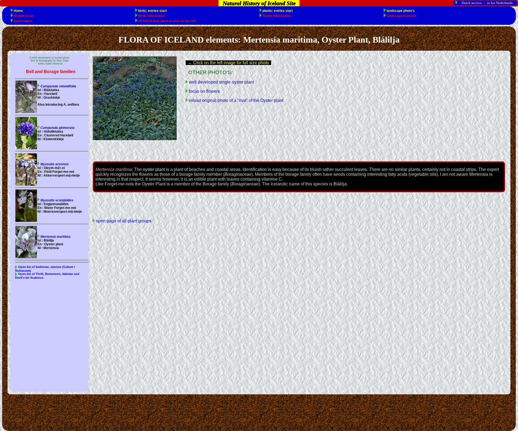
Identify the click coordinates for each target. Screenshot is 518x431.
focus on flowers (204, 91)
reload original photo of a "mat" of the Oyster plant (235, 100)
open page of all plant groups (123, 221)
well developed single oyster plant (221, 82)
